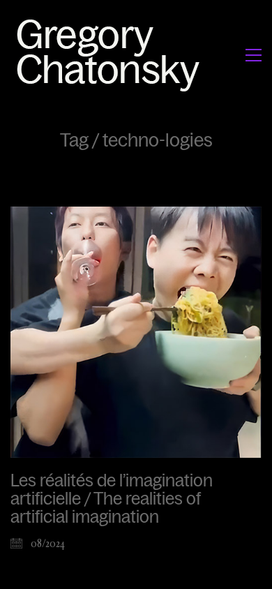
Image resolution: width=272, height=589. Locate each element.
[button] (253, 55)
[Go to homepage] (111, 54)
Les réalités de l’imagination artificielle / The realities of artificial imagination (111, 499)
